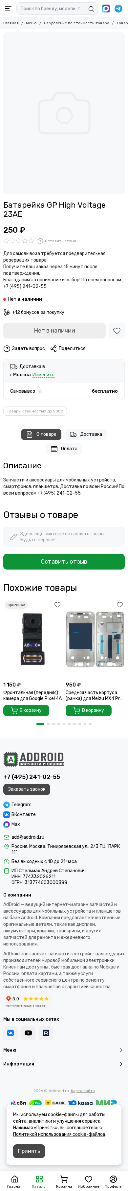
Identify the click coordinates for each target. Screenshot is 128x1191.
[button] (40, 724)
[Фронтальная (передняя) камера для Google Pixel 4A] (32, 639)
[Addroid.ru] (33, 759)
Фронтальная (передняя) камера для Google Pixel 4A (32, 695)
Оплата (69, 449)
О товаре (46, 434)
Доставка (91, 434)
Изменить (43, 375)
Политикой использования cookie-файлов (59, 1134)
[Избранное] (117, 331)
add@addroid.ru (27, 837)
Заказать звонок (26, 789)
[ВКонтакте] (10, 1033)
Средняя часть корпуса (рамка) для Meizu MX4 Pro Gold (94, 696)
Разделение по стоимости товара (76, 23)
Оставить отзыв (64, 561)
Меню (31, 23)
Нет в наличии (54, 330)
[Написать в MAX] (106, 8)
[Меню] (8, 8)
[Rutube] (46, 1033)
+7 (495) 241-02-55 (31, 777)
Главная (11, 23)
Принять (29, 1151)
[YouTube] (28, 1033)
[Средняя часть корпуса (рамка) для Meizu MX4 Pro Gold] (95, 639)
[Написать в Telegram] (118, 8)
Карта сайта (83, 1090)
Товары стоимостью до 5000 (35, 411)
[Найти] (91, 9)
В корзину (31, 710)
